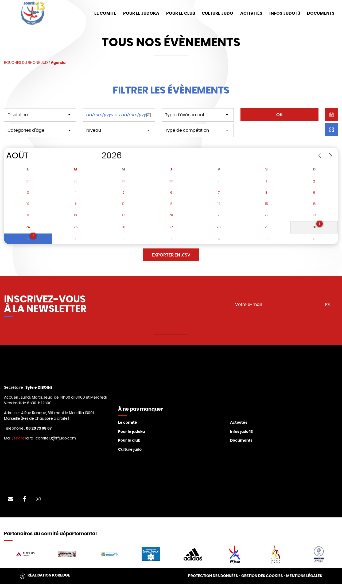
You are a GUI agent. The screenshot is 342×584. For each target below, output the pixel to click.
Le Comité (105, 13)
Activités (251, 13)
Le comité (127, 423)
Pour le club (180, 13)
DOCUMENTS (321, 13)
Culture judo (130, 449)
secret (20, 438)
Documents (241, 440)
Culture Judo (217, 13)
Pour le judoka (131, 432)
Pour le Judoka (141, 13)
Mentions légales (304, 576)
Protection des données (213, 576)
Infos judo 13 (284, 13)
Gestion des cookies (262, 576)
